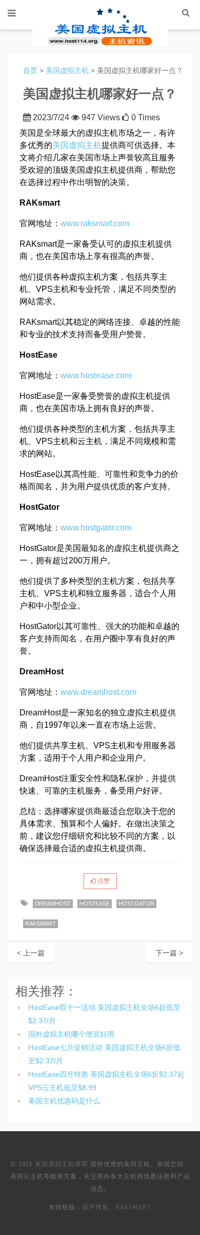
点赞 (103, 880)
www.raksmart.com (95, 223)
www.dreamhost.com (98, 692)
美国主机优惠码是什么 (64, 1101)
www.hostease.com (96, 375)
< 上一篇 (31, 953)
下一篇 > (169, 953)
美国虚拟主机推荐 (61, 1164)
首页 (30, 70)
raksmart (40, 923)
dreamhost (53, 903)
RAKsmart (133, 1207)
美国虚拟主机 (67, 70)
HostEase (94, 903)
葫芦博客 (95, 1207)
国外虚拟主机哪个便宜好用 (71, 1034)
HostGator (136, 903)
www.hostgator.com (96, 527)
